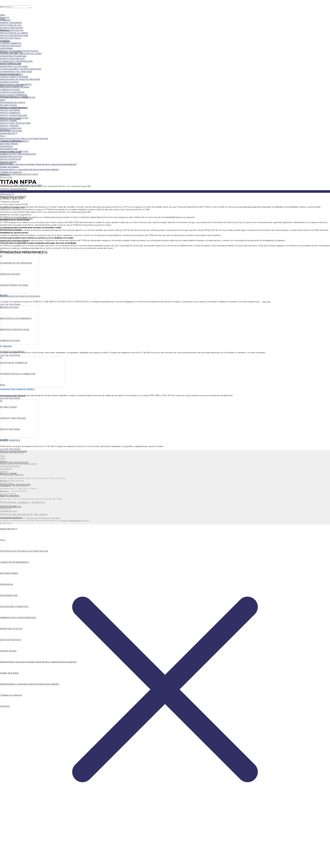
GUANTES (5, 40)
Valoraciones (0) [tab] (7, 194)
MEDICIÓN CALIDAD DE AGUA (14, 87)
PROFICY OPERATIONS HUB (13, 115)
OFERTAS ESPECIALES (10, 45)
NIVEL (2, 99)
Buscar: (3, 7)
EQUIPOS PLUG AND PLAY (12, 58)
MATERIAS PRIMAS (9, 143)
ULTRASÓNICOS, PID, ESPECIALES (16, 71)
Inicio (2, 14)
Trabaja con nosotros (11, 172)
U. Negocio (5, 20)
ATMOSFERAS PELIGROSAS (13, 56)
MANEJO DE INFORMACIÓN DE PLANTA (19, 50)
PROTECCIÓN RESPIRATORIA (14, 35)
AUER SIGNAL (6, 48)
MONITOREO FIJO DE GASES (14, 66)
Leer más (266, 302)
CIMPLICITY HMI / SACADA (13, 107)
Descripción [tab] (5, 191)
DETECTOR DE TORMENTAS (13, 94)
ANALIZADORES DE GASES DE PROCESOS (20, 79)
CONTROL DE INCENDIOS (12, 92)
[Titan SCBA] (6, 177)
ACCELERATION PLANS (11, 130)
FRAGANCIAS (6, 146)
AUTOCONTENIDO (18, 189)
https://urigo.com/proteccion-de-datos (43, 518)
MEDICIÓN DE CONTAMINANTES (15, 84)
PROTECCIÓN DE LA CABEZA (14, 32)
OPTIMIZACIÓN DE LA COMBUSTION (17, 97)
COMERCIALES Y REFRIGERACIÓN (16, 61)
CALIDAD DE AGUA (9, 81)
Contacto (5, 174)
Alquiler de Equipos (9, 166)
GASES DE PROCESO (10, 74)
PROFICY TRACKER (9, 125)
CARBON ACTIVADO (10, 89)
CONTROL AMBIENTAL (11, 43)
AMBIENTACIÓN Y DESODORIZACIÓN (18, 154)
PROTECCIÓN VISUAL (10, 38)
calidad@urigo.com (8, 511)
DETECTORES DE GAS (10, 25)
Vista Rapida (14, 304)
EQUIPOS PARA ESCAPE (11, 27)
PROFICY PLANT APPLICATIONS (15, 123)
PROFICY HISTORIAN (10, 110)
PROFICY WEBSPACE (10, 112)
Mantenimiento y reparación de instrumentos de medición (29, 169)
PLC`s (2, 136)
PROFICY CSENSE (8, 120)
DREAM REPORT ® (8, 133)
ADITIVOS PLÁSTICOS (10, 159)
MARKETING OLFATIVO (11, 156)
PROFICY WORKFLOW (10, 128)
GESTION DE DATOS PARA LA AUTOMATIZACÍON (24, 138)
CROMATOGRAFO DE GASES (14, 76)
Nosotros (4, 17)
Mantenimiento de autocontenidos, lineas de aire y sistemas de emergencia (38, 164)
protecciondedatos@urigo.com (75, 520)
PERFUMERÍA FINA (9, 148)
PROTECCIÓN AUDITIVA (11, 30)
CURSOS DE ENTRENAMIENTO (14, 141)
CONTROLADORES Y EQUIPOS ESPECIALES (20, 69)
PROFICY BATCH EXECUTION (14, 117)
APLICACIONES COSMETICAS (14, 151)
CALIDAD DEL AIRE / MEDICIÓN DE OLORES (21, 53)
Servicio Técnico (8, 161)
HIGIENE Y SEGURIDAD (11, 22)
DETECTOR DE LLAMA (10, 63)
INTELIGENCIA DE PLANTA (12, 102)
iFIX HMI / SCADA (8, 105)
